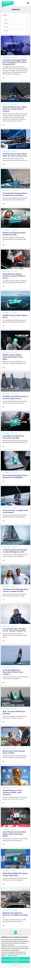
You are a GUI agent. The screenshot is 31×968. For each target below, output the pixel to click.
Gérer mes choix (15, 965)
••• (3, 78)
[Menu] (28, 3)
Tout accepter (15, 958)
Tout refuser (15, 961)
